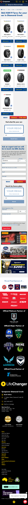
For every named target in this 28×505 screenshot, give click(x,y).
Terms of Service (13, 224)
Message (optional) (6, 214)
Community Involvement (8, 461)
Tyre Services (4, 450)
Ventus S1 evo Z (21, 84)
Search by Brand (5, 436)
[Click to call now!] (16, 1)
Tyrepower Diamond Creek (15, 4)
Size (3, 158)
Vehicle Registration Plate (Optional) (7, 208)
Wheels (4, 442)
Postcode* (4, 176)
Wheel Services (5, 452)
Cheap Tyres (4, 474)
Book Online (5, 457)
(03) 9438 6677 (8, 401)
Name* (3, 163)
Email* (3, 172)
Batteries (3, 449)
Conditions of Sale (17, 498)
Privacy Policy (5, 224)
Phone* (9, 167)
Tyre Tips (4, 440)
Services (4, 447)
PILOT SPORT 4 (7, 34)
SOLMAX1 (7, 84)
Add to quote (6, 41)
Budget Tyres (4, 472)
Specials (4, 454)
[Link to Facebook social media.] (14, 502)
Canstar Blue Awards (6, 471)
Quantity (21, 158)
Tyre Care (4, 438)
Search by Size (5, 435)
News (3, 463)
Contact (4, 455)
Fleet (3, 459)
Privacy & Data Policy (9, 498)
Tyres (3, 431)
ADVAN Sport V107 (7, 108)
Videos (3, 464)
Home (3, 9)
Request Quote (6, 228)
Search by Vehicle (6, 433)
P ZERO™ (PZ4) (20, 59)
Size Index (4, 469)
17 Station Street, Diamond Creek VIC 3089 (13, 398)
